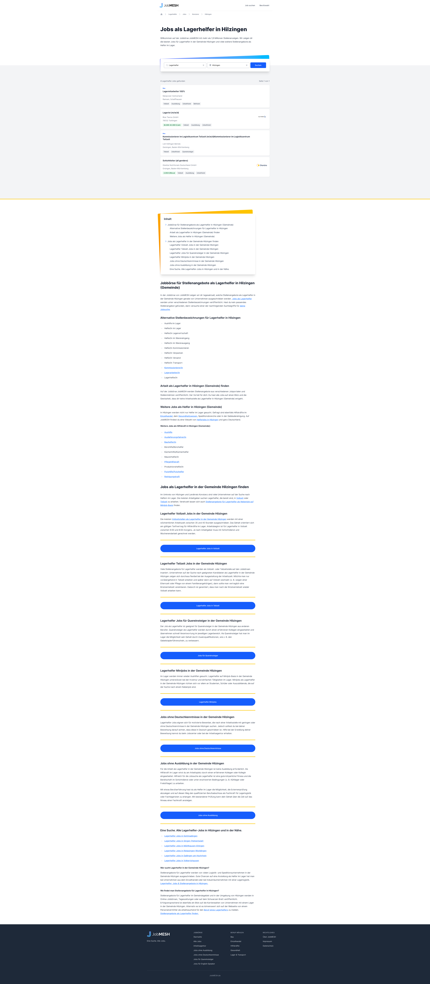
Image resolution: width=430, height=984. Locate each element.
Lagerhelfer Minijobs (208, 702)
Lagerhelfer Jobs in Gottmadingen (180, 836)
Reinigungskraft (172, 476)
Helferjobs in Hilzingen (207, 420)
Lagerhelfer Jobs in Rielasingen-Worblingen (185, 851)
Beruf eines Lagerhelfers (216, 910)
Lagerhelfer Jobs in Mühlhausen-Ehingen (184, 846)
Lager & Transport (238, 955)
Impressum (267, 941)
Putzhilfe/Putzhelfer (174, 471)
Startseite (198, 937)
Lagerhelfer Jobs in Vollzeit (207, 548)
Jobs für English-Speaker (204, 964)
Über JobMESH (269, 937)
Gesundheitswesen (187, 416)
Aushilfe (168, 432)
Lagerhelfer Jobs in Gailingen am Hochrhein (185, 856)
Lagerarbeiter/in (172, 372)
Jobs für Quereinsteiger (208, 655)
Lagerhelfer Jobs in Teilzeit (207, 605)
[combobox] (228, 65)
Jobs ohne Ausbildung (208, 815)
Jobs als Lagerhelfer (242, 299)
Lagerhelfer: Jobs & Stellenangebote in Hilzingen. (184, 883)
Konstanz (195, 14)
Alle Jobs (197, 941)
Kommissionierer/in (173, 368)
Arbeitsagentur (200, 946)
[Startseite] (161, 14)
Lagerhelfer (172, 14)
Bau (232, 937)
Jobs (184, 14)
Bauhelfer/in (170, 442)
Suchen (258, 65)
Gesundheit (235, 950)
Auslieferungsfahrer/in (175, 437)
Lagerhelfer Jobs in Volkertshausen (181, 860)
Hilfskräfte (235, 946)
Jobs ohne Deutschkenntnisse (208, 748)
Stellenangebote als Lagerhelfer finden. (179, 913)
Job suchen (250, 5)
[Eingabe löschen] (203, 65)
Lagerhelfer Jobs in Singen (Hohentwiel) (183, 841)
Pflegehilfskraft (171, 462)
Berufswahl (264, 5)
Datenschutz (268, 946)
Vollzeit (239, 498)
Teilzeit (163, 502)
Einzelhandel (166, 416)
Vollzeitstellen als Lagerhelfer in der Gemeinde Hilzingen (199, 519)
